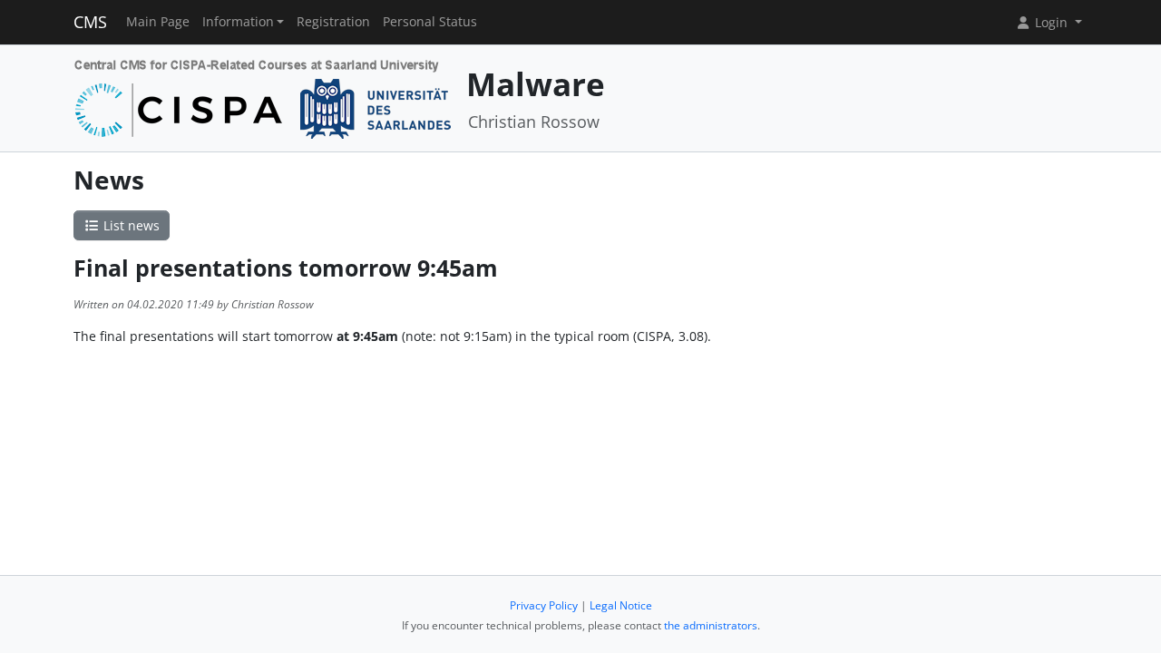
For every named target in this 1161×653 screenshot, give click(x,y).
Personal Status (430, 22)
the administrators (710, 625)
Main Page (158, 22)
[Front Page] (263, 96)
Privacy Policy (544, 605)
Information (238, 22)
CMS (90, 22)
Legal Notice (621, 605)
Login (1051, 22)
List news (130, 225)
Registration (333, 22)
